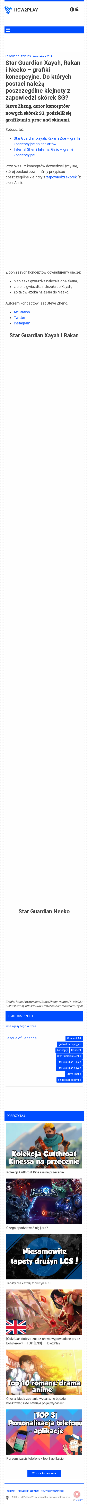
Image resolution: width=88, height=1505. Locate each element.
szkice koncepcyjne (69, 1079)
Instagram (22, 323)
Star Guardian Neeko (69, 1056)
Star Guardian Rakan (69, 1061)
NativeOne (44, 1465)
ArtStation (22, 312)
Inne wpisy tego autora (21, 1026)
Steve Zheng (74, 1073)
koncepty (62, 1050)
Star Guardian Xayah (69, 1067)
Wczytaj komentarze (44, 1473)
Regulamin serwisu (28, 1491)
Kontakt (11, 1491)
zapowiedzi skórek (61, 177)
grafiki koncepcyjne (70, 1044)
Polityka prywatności (52, 1491)
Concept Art (74, 1038)
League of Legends (18, 56)
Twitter (19, 317)
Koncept (76, 1050)
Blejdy (79, 1499)
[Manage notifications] (77, 1494)
